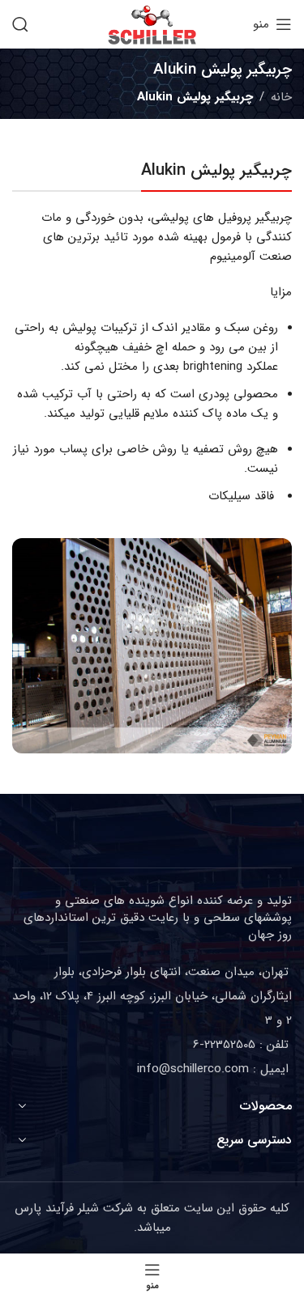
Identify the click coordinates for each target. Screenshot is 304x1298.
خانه (281, 97)
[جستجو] (20, 24)
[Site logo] (151, 23)
